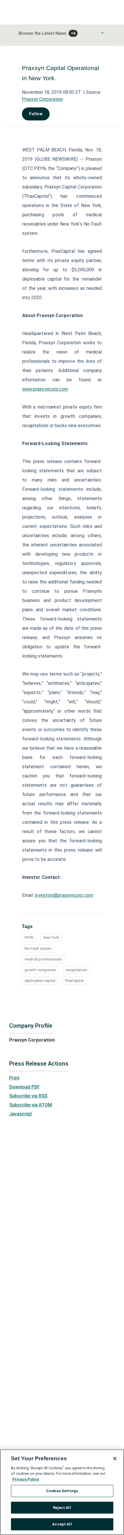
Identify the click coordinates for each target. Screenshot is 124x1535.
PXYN (29, 937)
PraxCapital (74, 980)
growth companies (40, 970)
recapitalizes (76, 970)
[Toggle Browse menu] (102, 32)
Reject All (62, 1507)
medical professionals (43, 959)
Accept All (62, 1524)
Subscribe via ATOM (30, 1105)
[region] (62, 1492)
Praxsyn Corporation (42, 99)
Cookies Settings (62, 1491)
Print (14, 1078)
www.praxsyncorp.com (45, 389)
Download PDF (24, 1087)
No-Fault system (38, 948)
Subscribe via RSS (28, 1096)
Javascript (20, 1114)
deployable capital (40, 980)
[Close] (114, 1458)
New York (51, 937)
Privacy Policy (25, 1479)
